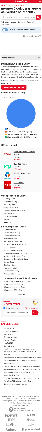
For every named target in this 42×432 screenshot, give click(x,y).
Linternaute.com (11, 308)
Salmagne (8, 216)
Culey (22, 5)
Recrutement (32, 398)
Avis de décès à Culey (12, 233)
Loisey (13, 22)
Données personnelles (9, 401)
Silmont (21, 22)
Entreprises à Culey (11, 271)
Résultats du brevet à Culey (14, 287)
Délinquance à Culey (12, 236)
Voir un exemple (32, 308)
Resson (30, 22)
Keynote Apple (10, 340)
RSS (25, 398)
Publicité (37, 396)
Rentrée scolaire (10, 337)
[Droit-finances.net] (31, 420)
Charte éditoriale (27, 396)
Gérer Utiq (36, 401)
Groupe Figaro (27, 403)
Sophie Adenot (10, 334)
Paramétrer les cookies (25, 401)
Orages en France (11, 331)
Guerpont (5, 25)
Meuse (14, 5)
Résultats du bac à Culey (13, 284)
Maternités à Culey (11, 268)
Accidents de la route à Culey (15, 256)
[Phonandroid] (31, 429)
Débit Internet (8, 58)
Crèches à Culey (10, 265)
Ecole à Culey (9, 262)
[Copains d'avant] (11, 424)
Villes (7, 5)
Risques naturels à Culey (13, 241)
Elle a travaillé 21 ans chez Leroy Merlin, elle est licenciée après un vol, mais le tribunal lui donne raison (22, 361)
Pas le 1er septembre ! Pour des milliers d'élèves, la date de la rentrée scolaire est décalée (20, 352)
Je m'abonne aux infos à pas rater (23, 30)
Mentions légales (15, 403)
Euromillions (9, 346)
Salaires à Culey (10, 230)
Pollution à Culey (10, 238)
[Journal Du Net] (11, 420)
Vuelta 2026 (8, 343)
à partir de (24, 156)
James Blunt (9, 328)
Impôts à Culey (10, 247)
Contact (8, 398)
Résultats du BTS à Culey (13, 290)
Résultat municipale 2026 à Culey (17, 281)
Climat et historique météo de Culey (18, 253)
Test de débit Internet (14, 87)
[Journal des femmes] (11, 415)
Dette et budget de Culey (13, 250)
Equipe (19, 396)
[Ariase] (11, 429)
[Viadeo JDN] (31, 424)
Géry (5, 213)
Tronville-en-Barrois (11, 210)
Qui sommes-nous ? (8, 396)
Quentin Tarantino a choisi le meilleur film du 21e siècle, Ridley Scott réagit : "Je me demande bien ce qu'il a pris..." (22, 381)
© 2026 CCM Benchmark (21, 405)
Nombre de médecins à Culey (15, 244)
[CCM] (31, 415)
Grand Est (8, 222)
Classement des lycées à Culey (16, 259)
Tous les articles (17, 398)
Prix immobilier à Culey (13, 274)
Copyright (21, 294)
